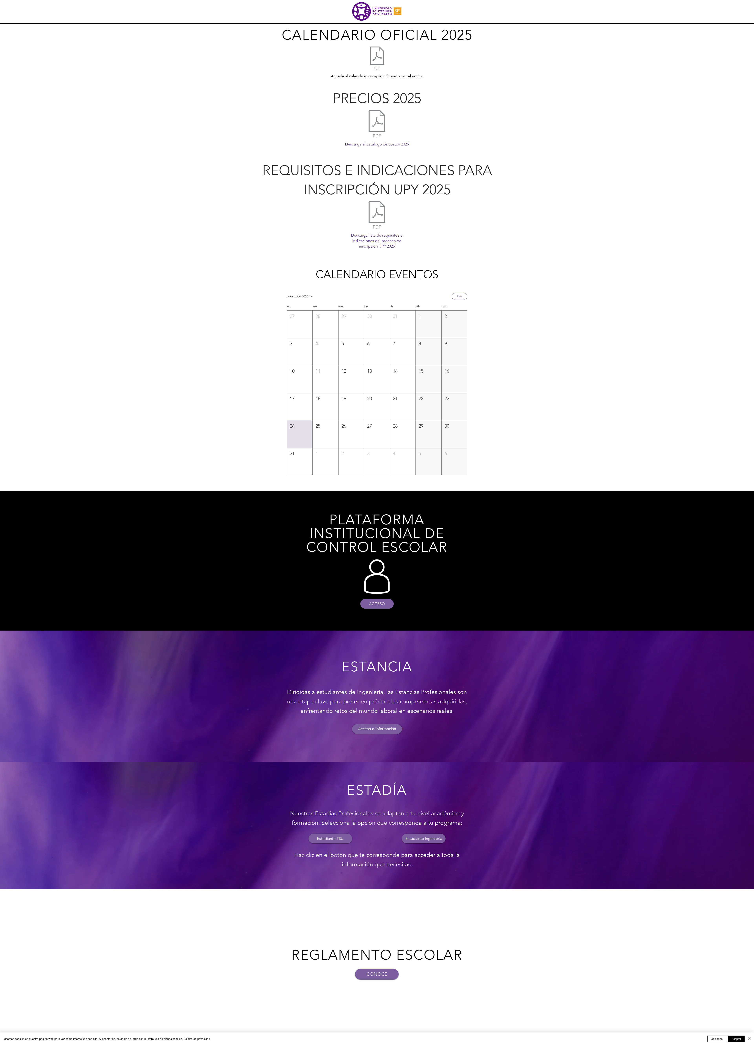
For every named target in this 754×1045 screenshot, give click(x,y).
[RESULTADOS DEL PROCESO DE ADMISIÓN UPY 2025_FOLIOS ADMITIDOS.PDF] (377, 215)
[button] (300, 324)
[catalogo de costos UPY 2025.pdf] (377, 124)
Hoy (459, 296)
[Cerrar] (749, 1039)
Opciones (717, 1039)
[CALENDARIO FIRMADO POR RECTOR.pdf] (377, 58)
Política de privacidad (197, 1039)
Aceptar (736, 1039)
